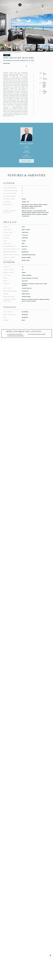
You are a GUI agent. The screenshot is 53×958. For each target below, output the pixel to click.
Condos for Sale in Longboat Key (15, 335)
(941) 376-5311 (26, 152)
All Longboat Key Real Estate (14, 334)
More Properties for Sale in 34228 (36, 334)
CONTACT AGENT (26, 160)
